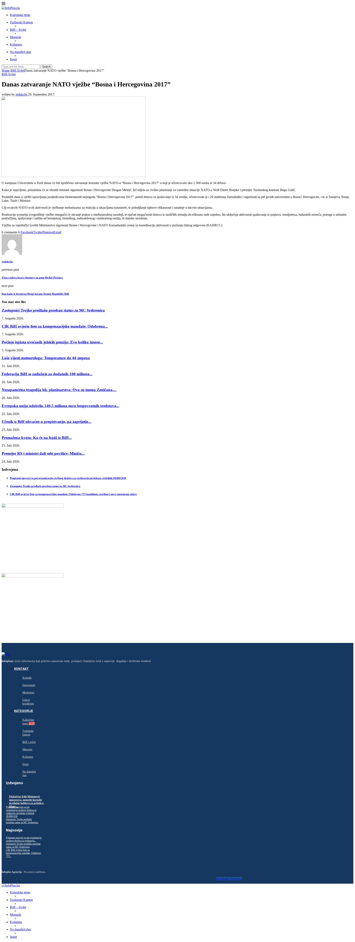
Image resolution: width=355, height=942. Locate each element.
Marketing (28, 692)
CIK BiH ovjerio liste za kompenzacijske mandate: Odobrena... (55, 326)
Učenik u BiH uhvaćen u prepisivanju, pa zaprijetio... (46, 421)
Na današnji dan (20, 52)
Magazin (15, 37)
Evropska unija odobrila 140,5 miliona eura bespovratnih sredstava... (60, 406)
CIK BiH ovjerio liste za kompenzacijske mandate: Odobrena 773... (23, 853)
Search (46, 66)
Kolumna (16, 44)
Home (6, 70)
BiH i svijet (29, 742)
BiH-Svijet (17, 70)
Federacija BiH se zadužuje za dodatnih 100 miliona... (47, 374)
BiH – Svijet (18, 29)
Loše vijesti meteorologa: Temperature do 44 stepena (46, 358)
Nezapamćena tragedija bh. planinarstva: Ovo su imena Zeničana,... (59, 390)
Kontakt (21, 669)
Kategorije (23, 711)
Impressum (28, 685)
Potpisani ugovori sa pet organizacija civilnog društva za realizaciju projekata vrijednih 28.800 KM (68, 478)
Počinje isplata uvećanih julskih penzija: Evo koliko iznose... (52, 342)
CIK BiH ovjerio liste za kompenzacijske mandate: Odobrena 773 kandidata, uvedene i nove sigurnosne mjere (73, 494)
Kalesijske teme (20, 15)
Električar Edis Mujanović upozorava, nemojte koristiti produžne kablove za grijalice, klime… (26, 801)
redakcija (21, 94)
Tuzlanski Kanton (21, 22)
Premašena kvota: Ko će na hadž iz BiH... (37, 437)
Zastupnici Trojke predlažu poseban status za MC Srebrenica (53, 310)
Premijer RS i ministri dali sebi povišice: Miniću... (43, 453)
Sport (13, 59)
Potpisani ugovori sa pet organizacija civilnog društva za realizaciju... (23, 839)
